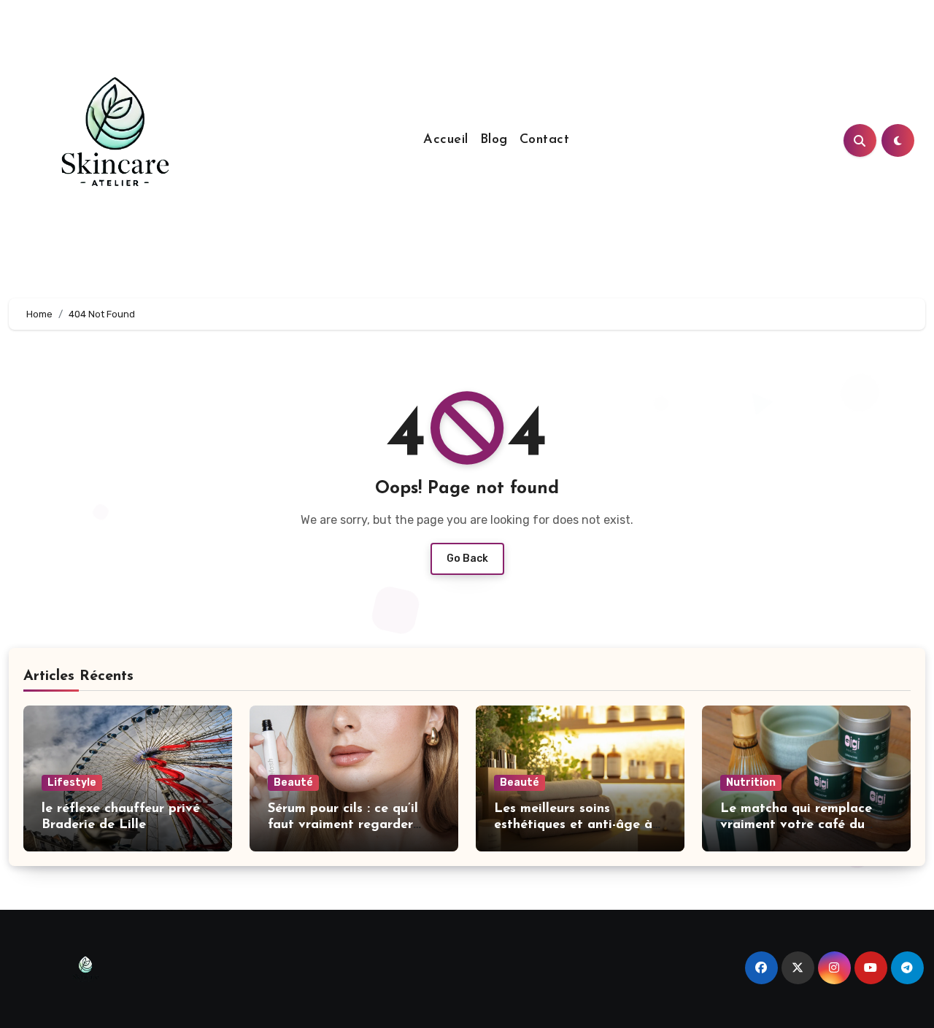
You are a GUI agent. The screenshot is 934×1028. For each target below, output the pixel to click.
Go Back (467, 558)
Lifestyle (71, 782)
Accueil (445, 140)
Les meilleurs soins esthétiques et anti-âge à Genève (573, 825)
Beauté (293, 782)
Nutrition (751, 782)
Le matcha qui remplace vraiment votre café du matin (796, 825)
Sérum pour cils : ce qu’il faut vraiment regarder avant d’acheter (343, 825)
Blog (494, 140)
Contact (545, 140)
